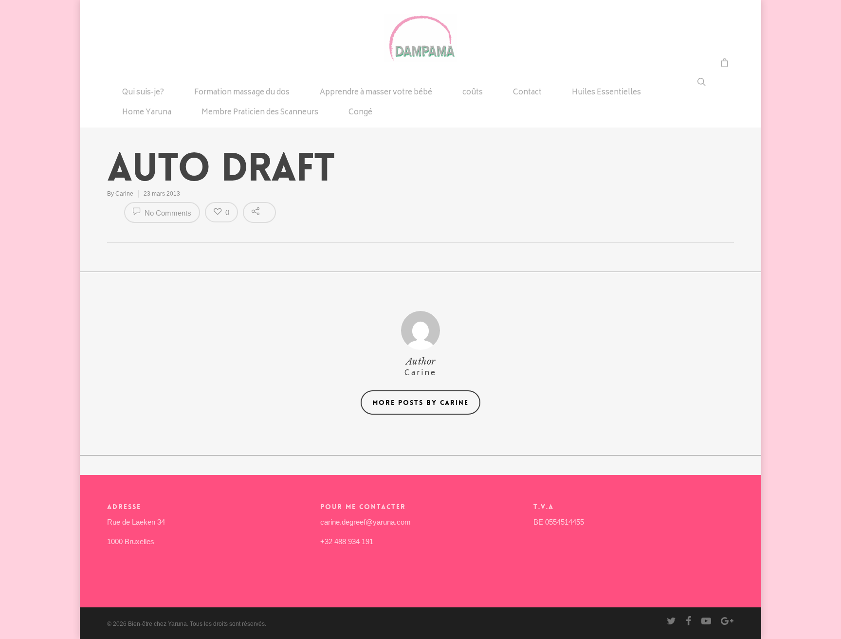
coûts (472, 93)
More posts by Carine (420, 402)
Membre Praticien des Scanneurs (259, 113)
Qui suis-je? (143, 93)
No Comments (167, 213)
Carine (124, 193)
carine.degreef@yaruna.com (365, 522)
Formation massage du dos (242, 93)
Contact (527, 93)
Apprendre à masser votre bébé (376, 93)
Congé (360, 113)
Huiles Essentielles (606, 93)
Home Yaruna (146, 113)
